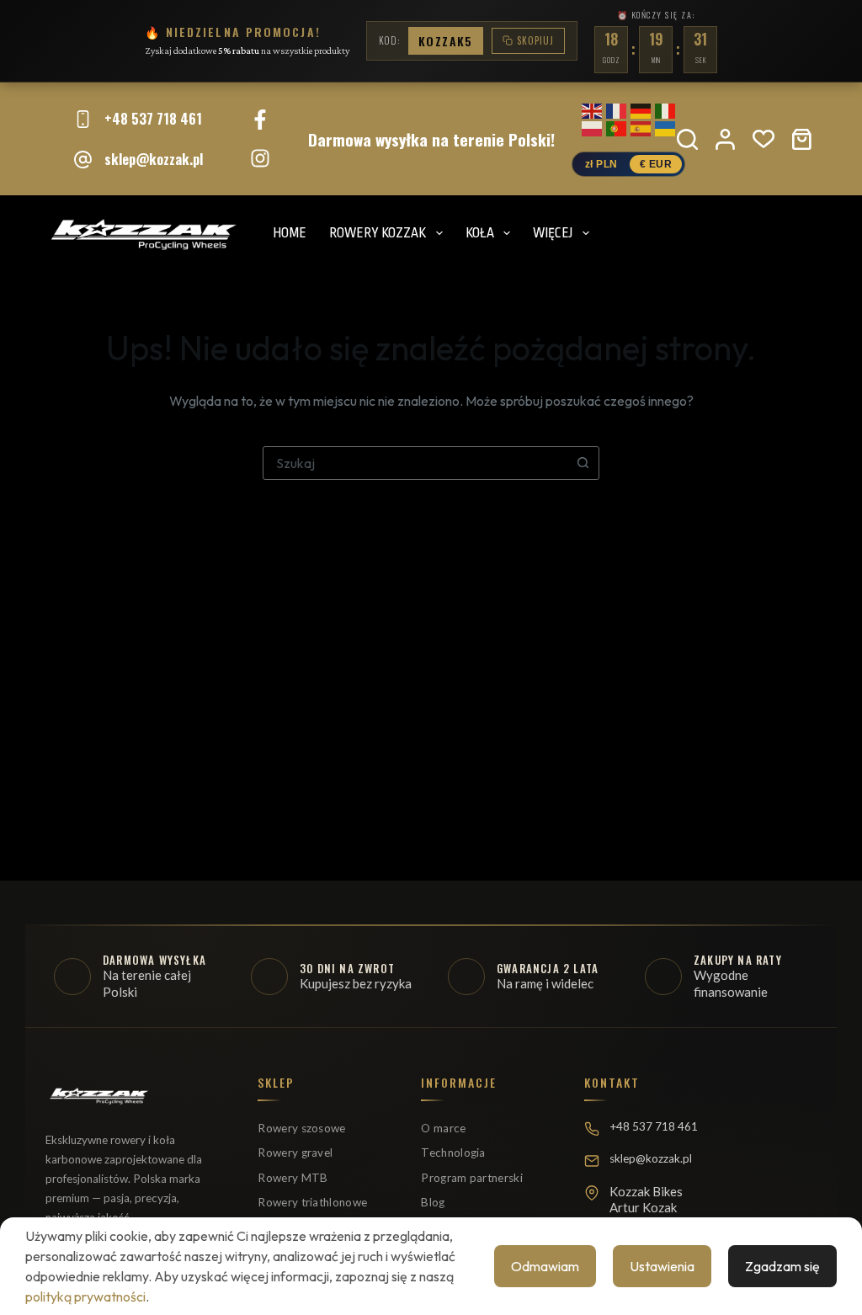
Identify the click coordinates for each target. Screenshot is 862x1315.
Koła (480, 233)
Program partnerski (471, 1178)
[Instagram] (260, 158)
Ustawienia (662, 1266)
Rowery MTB (292, 1178)
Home (289, 233)
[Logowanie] (725, 139)
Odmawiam (545, 1266)
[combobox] (415, 463)
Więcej (552, 233)
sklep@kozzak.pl (153, 158)
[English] (592, 107)
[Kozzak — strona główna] (98, 1103)
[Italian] (665, 107)
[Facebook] (260, 119)
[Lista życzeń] (763, 139)
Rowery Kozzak (377, 233)
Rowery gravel (295, 1152)
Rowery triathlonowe (312, 1202)
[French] (616, 107)
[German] (641, 107)
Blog (432, 1202)
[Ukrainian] (665, 125)
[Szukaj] (687, 139)
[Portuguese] (616, 125)
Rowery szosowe (301, 1128)
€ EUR (656, 164)
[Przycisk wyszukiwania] (583, 463)
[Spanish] (641, 125)
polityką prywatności (85, 1296)
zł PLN (601, 164)
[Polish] (592, 125)
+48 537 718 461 (153, 118)
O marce (443, 1128)
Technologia (453, 1152)
